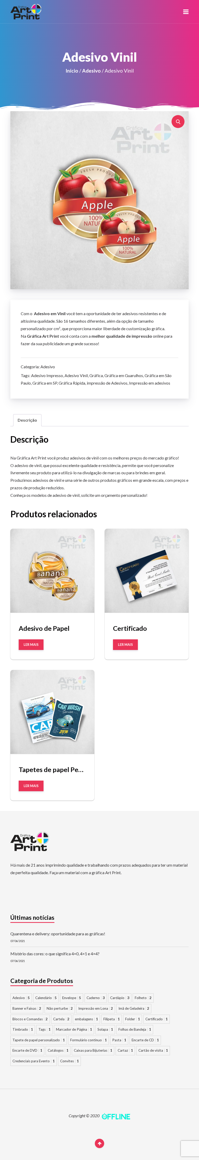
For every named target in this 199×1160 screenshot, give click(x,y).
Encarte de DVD (27, 1050)
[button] (186, 11)
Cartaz (125, 1050)
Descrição (27, 420)
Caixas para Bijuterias (93, 1050)
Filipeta (111, 1019)
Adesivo (91, 71)
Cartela (61, 1019)
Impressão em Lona (95, 1008)
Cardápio (119, 998)
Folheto (143, 998)
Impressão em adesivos (149, 382)
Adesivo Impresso (47, 375)
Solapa (105, 1029)
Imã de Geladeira (133, 1008)
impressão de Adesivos (107, 382)
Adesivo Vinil (76, 375)
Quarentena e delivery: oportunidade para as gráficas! (57, 933)
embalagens (86, 1019)
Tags (44, 1029)
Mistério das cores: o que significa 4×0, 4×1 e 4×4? (55, 953)
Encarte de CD (145, 1040)
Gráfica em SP (44, 382)
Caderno (96, 998)
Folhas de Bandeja (134, 1029)
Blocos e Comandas (30, 1019)
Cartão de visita (153, 1050)
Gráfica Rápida (72, 382)
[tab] (27, 420)
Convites (69, 1061)
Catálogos (58, 1050)
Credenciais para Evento (33, 1061)
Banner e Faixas (26, 1008)
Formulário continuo (88, 1040)
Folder (132, 1019)
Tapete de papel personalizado (38, 1040)
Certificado (156, 1019)
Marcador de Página (74, 1029)
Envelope (71, 998)
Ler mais (31, 644)
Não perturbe (60, 1008)
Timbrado (22, 1029)
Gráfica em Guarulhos (123, 375)
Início (72, 71)
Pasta (119, 1040)
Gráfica (96, 375)
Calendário (46, 998)
